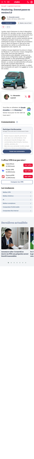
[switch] (28, 2)
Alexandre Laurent (14, 17)
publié (24, 67)
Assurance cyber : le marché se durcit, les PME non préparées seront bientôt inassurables (14, 254)
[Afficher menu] (2, 2)
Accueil (3, 6)
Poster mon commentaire (17, 151)
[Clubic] (17, 2)
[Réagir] (3, 27)
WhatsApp (18, 110)
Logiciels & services (13, 6)
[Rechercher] (5, 2)
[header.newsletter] (8, 2)
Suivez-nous (9, 23)
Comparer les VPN (17, 182)
